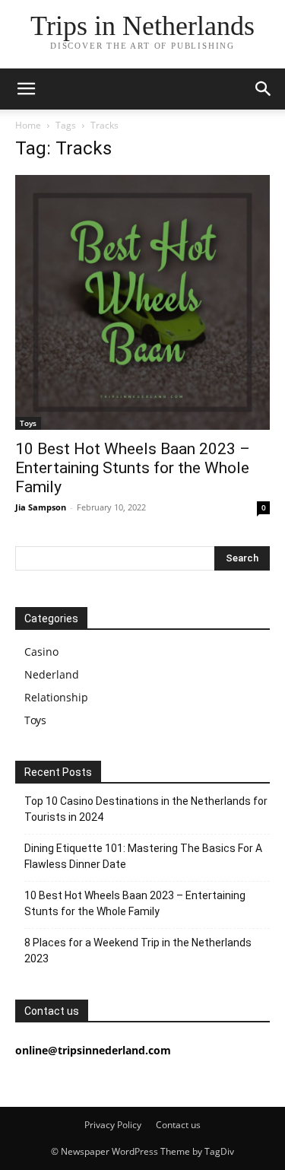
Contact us (178, 1124)
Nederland (51, 674)
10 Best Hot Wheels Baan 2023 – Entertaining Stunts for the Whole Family (132, 468)
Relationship (56, 697)
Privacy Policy (112, 1124)
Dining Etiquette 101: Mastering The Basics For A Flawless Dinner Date (143, 856)
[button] (26, 89)
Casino (41, 651)
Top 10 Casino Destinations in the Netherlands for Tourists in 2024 (146, 809)
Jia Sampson (40, 507)
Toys (28, 423)
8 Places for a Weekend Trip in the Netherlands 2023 (138, 950)
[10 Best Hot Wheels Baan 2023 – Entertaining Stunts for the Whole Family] (142, 302)
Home (28, 125)
